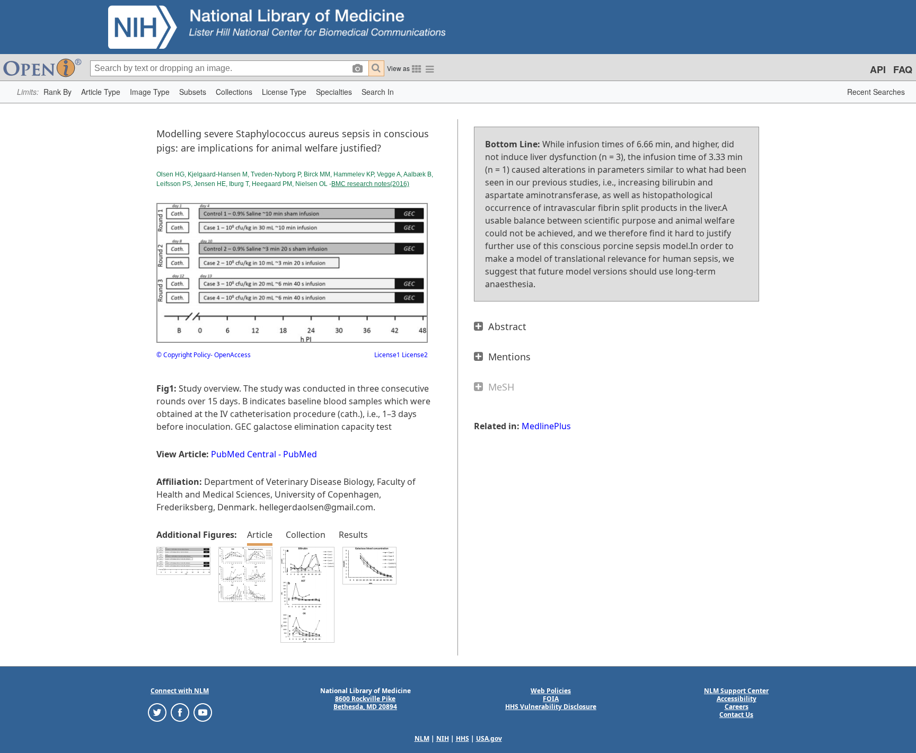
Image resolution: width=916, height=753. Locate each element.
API (878, 69)
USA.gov (489, 738)
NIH (442, 738)
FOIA (551, 698)
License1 (387, 354)
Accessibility (736, 698)
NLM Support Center (736, 690)
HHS (462, 738)
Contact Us (736, 714)
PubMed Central (243, 454)
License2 (414, 354)
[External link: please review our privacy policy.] (157, 711)
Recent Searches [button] (876, 91)
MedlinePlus (546, 426)
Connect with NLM (180, 690)
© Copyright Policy (183, 354)
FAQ (902, 69)
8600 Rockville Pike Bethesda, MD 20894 (365, 702)
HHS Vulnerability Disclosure (550, 706)
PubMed (300, 454)
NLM (422, 738)
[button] (57, 92)
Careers (736, 706)
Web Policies (551, 690)
